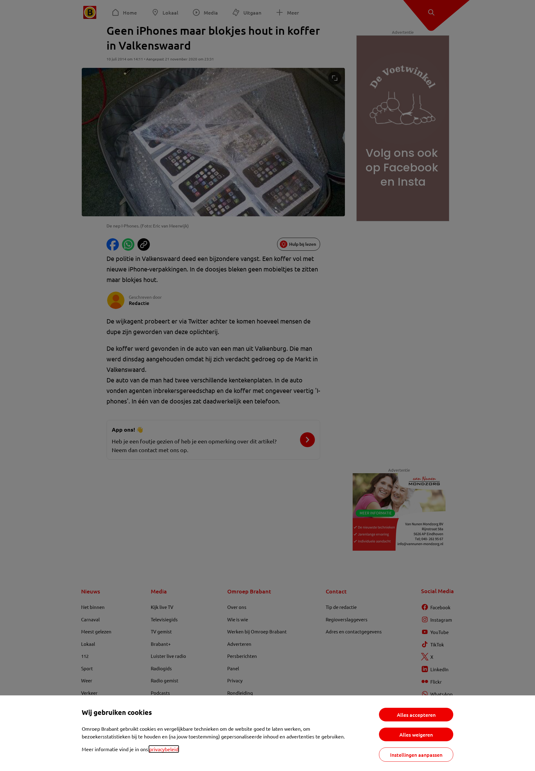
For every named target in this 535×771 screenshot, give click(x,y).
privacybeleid (163, 749)
